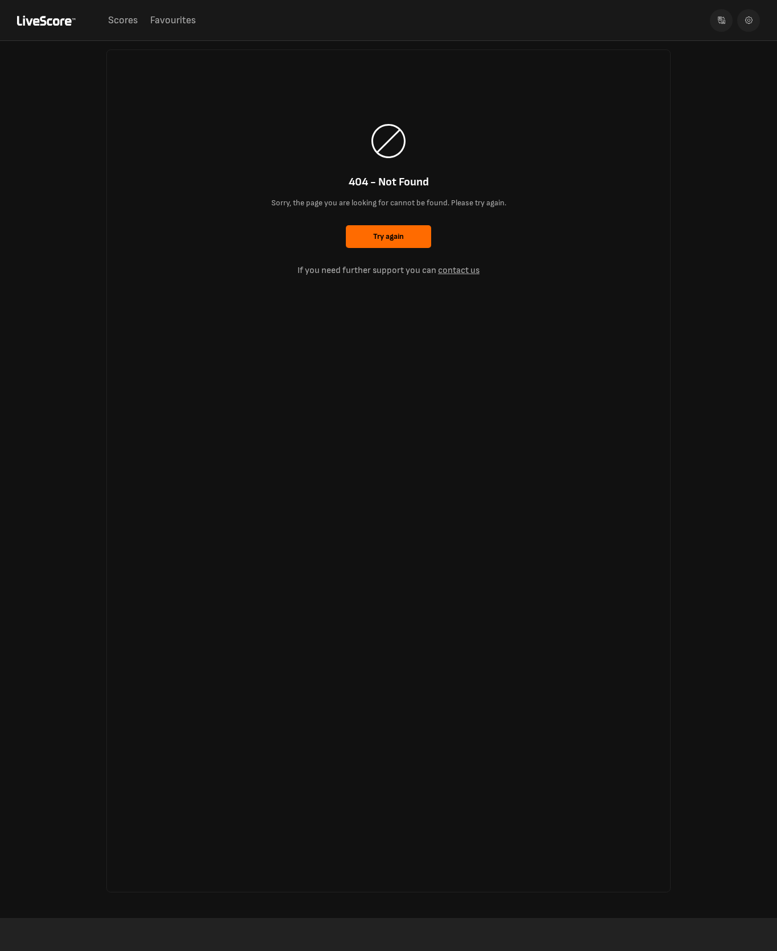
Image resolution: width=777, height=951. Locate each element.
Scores (123, 20)
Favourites (173, 20)
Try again (388, 236)
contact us (459, 270)
